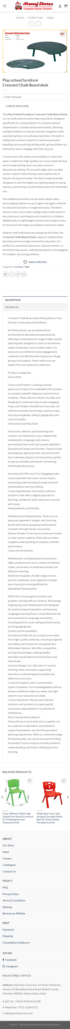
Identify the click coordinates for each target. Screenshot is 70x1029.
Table (50, 17)
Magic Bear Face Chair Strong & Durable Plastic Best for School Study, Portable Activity (50, 818)
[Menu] (5, 6)
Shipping (8, 935)
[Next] (67, 804)
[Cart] (65, 6)
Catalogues (9, 864)
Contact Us (9, 871)
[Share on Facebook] (12, 274)
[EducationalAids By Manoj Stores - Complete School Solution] (34, 6)
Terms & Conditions (14, 900)
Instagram (11, 966)
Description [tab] (12, 300)
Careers (7, 858)
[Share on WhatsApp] (5, 274)
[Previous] (2, 804)
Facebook (10, 959)
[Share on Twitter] (18, 274)
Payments (8, 929)
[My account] (60, 6)
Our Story (8, 845)
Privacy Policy (11, 894)
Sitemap (7, 906)
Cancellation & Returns (16, 942)
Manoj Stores (53, 1024)
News (6, 851)
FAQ (5, 887)
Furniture (35, 17)
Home (20, 17)
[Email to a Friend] (24, 274)
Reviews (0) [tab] (12, 307)
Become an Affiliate (14, 913)
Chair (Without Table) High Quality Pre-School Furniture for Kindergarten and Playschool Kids (18, 818)
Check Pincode (17, 106)
